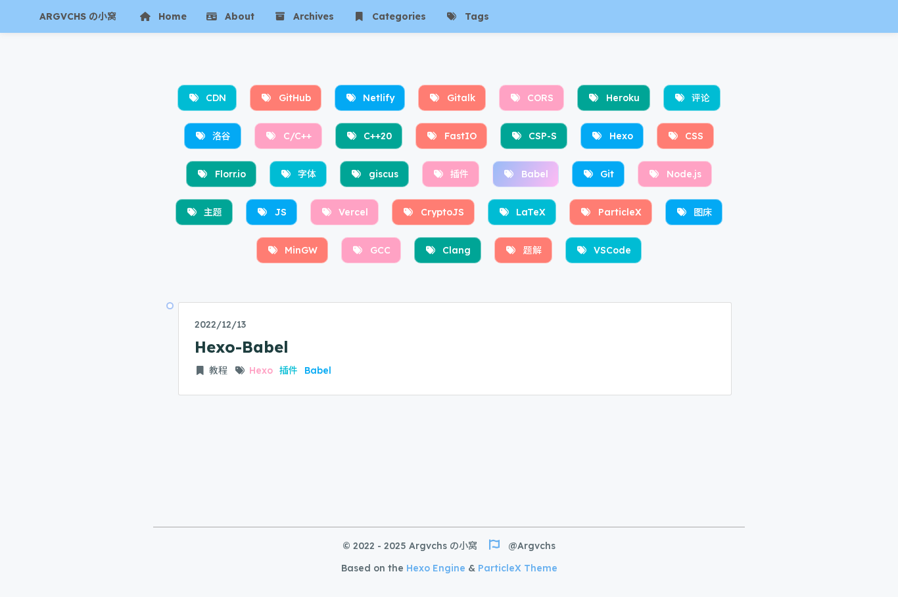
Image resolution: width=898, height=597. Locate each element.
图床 (703, 212)
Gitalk (461, 98)
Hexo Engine (435, 568)
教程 (218, 370)
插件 (459, 174)
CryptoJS (442, 212)
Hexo (621, 136)
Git (607, 174)
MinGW (301, 250)
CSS (694, 136)
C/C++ (297, 136)
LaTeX (531, 212)
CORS (540, 98)
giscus (383, 174)
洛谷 (221, 136)
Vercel (353, 212)
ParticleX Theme (517, 568)
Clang (456, 250)
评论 (701, 98)
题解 (532, 250)
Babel (534, 174)
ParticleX (620, 212)
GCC (380, 250)
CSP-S (543, 136)
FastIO (460, 136)
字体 (307, 174)
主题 (213, 212)
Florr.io (230, 174)
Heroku (623, 98)
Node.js (684, 174)
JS (281, 212)
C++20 (378, 136)
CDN (216, 98)
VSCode (612, 250)
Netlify (378, 98)
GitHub (295, 98)
